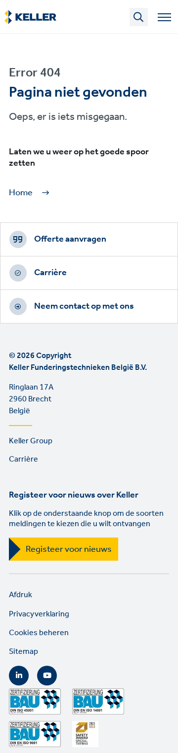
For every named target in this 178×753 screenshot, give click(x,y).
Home (21, 193)
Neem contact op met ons (84, 306)
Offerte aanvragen (70, 239)
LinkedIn (19, 675)
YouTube (47, 675)
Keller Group (30, 441)
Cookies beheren (39, 633)
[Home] (30, 17)
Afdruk (20, 595)
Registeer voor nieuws (69, 549)
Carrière (50, 272)
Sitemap (23, 651)
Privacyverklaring (39, 614)
